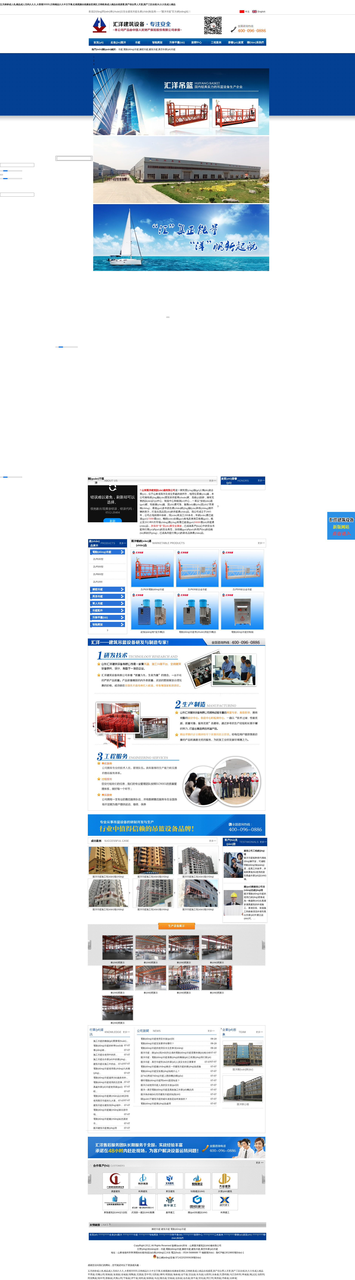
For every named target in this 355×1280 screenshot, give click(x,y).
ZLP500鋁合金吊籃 (242, 589)
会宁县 (184, 1274)
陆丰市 (101, 1278)
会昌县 (186, 1278)
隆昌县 (163, 1278)
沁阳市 (207, 1274)
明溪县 (168, 1274)
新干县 (194, 1278)
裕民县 (142, 1278)
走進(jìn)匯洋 (118, 42)
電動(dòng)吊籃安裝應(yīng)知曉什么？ (160, 1071)
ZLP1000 (97, 582)
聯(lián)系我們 (255, 42)
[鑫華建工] (170, 1209)
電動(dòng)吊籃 (101, 551)
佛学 (162, 1274)
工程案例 (216, 42)
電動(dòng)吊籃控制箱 (242, 632)
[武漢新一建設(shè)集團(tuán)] (143, 1209)
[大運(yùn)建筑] (225, 1188)
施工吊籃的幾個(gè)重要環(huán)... (110, 1041)
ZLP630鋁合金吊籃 (197, 589)
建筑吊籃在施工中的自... (105, 1064)
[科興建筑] (143, 1188)
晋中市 (147, 1274)
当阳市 (261, 1274)
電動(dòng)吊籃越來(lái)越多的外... (110, 1077)
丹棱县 (225, 1278)
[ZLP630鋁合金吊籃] (197, 586)
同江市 (210, 1278)
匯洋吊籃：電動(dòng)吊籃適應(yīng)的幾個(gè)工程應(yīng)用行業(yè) (176, 1057)
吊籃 (137, 42)
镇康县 (150, 1278)
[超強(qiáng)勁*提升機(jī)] (152, 628)
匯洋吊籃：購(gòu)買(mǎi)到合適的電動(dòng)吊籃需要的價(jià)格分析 (176, 1052)
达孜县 (178, 1278)
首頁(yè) (99, 42)
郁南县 (109, 1274)
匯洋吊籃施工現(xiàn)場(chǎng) (108, 876)
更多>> (212, 480)
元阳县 (155, 1274)
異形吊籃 (97, 596)
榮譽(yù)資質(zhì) (236, 43)
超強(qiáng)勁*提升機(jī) (153, 632)
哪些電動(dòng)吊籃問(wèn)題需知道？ (160, 1080)
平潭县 (91, 1274)
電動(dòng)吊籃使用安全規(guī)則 (157, 1039)
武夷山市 (117, 1278)
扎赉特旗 (224, 1274)
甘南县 (171, 1278)
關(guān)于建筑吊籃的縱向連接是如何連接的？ (164, 1099)
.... (254, 918)
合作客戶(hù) (101, 1165)
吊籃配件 (97, 610)
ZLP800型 (98, 574)
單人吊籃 (97, 603)
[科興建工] (225, 1209)
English (261, 11)
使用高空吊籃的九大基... (105, 1100)
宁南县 (126, 1278)
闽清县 (217, 1278)
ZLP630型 (98, 559)
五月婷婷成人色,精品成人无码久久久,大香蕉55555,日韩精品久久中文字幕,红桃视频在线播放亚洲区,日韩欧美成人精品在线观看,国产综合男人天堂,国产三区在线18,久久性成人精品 (87, 4)
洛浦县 (116, 1274)
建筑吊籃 (165, 1229)
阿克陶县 (92, 1278)
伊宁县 (134, 1278)
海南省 (176, 1274)
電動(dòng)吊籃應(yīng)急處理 (156, 1103)
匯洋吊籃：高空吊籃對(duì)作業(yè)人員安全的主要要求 (168, 1062)
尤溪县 (140, 1274)
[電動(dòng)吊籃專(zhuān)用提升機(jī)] (197, 628)
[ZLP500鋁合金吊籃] (242, 586)
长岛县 (200, 1274)
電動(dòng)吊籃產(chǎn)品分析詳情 (111, 1096)
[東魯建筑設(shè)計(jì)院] (116, 1209)
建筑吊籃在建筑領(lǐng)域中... (107, 1105)
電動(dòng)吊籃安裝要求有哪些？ (157, 1043)
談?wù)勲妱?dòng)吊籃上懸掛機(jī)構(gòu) (162, 1076)
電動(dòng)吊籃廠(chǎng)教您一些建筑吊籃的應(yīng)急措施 (171, 1066)
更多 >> (259, 1162)
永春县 (215, 1274)
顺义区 (253, 1274)
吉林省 (233, 1278)
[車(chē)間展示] (117, 959)
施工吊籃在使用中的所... (105, 1054)
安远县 (192, 1274)
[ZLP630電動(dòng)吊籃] (152, 586)
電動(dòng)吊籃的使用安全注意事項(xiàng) (162, 1048)
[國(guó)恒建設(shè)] (198, 1209)
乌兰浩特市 (235, 1274)
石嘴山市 (100, 1274)
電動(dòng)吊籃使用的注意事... (108, 1082)
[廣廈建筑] (116, 1188)
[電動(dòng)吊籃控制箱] (242, 628)
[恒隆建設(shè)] (198, 1188)
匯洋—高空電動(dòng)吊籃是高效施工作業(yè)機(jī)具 (167, 1089)
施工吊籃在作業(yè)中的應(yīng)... (110, 1059)
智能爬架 (157, 42)
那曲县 (109, 1278)
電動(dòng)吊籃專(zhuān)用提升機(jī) (197, 632)
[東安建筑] (170, 1188)
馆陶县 (132, 1274)
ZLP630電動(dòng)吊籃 (152, 589)
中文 (247, 11)
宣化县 (202, 1278)
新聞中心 (196, 42)
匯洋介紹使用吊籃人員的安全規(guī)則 (160, 1085)
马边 (156, 1278)
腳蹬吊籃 (97, 589)
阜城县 (245, 1274)
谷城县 (124, 1274)
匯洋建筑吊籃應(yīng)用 (105, 1128)
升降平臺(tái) (177, 42)
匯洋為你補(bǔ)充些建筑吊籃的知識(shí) (160, 1094)
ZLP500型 (98, 566)
